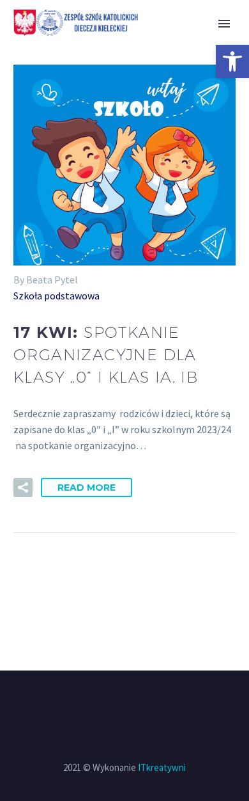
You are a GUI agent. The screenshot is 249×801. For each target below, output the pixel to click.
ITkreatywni (162, 767)
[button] (232, 61)
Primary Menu (224, 23)
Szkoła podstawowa (56, 295)
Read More (86, 487)
